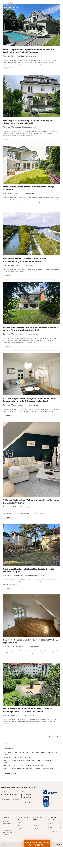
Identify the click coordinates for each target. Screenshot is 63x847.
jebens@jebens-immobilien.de (38, 842)
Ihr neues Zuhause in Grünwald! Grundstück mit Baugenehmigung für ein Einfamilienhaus (25, 260)
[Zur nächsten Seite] (57, 736)
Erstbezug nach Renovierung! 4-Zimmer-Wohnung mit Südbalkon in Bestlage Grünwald (28, 122)
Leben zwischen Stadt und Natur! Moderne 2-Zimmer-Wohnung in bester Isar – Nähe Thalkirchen (27, 710)
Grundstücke (29, 265)
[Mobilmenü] (59, 5)
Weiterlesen (9, 68)
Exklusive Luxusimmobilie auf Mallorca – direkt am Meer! (17, 757)
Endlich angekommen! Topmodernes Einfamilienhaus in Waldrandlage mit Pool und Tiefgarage (28, 51)
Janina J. (7, 56)
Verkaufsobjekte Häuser (29, 56)
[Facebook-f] (22, 802)
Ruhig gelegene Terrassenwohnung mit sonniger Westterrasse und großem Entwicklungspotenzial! (28, 768)
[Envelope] (29, 802)
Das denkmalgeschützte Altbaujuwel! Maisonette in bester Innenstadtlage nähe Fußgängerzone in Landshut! (29, 399)
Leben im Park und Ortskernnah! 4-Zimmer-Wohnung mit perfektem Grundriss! (23, 765)
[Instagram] (26, 802)
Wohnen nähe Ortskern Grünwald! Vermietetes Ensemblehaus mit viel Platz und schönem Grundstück (31, 328)
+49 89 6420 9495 (38, 845)
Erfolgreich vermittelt (30, 127)
